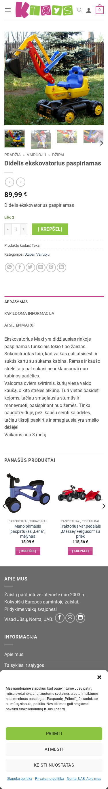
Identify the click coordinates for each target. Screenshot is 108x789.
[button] (99, 677)
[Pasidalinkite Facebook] (20, 267)
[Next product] (9, 182)
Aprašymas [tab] (16, 302)
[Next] (94, 78)
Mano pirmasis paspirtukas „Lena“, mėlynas (27, 531)
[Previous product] (20, 182)
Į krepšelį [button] (27, 551)
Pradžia (12, 155)
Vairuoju (36, 155)
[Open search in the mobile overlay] (79, 10)
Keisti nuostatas (54, 765)
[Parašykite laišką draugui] (41, 267)
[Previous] (13, 78)
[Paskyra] (89, 10)
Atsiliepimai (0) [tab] (19, 325)
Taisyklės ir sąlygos (24, 665)
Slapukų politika (19, 779)
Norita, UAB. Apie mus (84, 779)
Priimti (54, 733)
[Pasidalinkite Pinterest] (51, 267)
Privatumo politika (49, 779)
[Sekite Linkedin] (80, 618)
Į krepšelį (50, 229)
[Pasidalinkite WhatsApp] (9, 267)
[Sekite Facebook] (60, 618)
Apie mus (13, 654)
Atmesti (54, 749)
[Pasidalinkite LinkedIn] (61, 267)
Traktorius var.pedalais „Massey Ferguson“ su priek (80, 531)
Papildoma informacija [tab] (29, 313)
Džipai (58, 155)
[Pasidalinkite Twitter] (30, 267)
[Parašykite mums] (70, 618)
